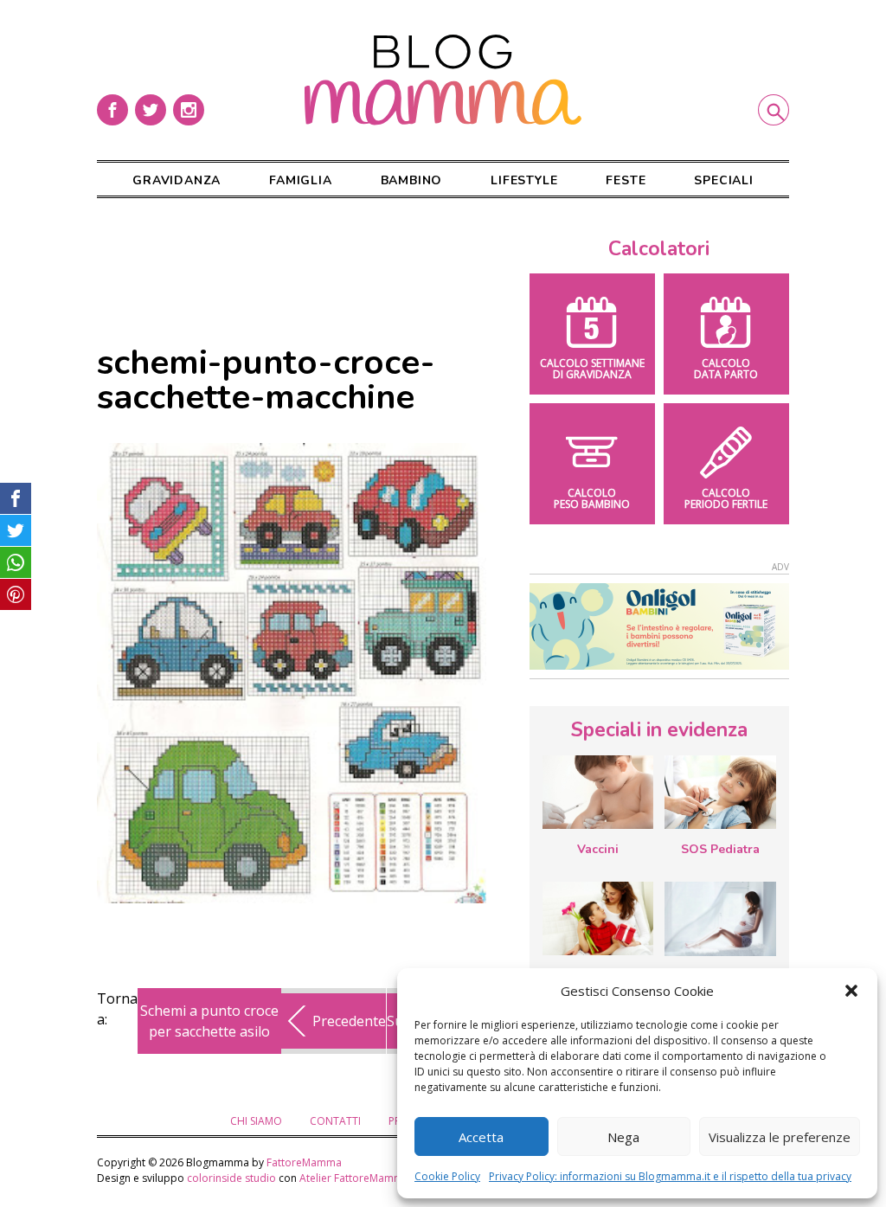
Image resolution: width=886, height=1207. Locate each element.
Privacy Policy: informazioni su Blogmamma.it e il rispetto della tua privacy (670, 1176)
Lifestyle (524, 180)
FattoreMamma (304, 1162)
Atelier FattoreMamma (354, 1178)
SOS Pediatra (720, 849)
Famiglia (300, 180)
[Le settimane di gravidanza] (719, 919)
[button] (851, 990)
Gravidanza (176, 180)
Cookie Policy (447, 1176)
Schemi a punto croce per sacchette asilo (209, 1021)
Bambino (412, 180)
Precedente (349, 1020)
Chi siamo (256, 1121)
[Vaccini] (598, 792)
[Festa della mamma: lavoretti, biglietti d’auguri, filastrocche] (598, 918)
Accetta (481, 1137)
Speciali (723, 180)
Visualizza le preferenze (780, 1137)
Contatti (335, 1121)
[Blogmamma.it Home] (443, 80)
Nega (623, 1137)
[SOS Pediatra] (719, 792)
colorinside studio (231, 1178)
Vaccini (598, 849)
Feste (625, 180)
